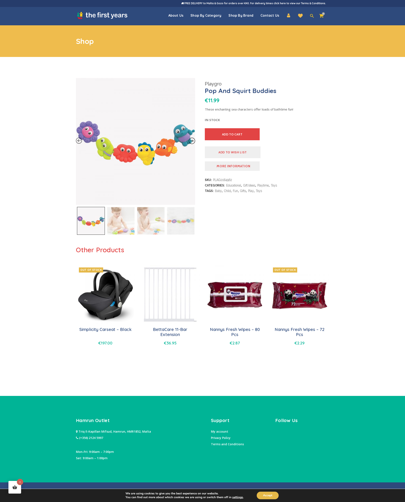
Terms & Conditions (313, 3)
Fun (235, 191)
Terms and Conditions (227, 444)
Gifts (243, 191)
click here (280, 3)
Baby (218, 191)
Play (251, 191)
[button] (312, 16)
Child (227, 191)
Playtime (263, 185)
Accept (267, 495)
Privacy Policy (221, 438)
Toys (274, 185)
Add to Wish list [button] (233, 152)
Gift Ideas (249, 185)
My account (219, 431)
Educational (233, 185)
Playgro (213, 83)
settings (237, 497)
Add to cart (232, 134)
